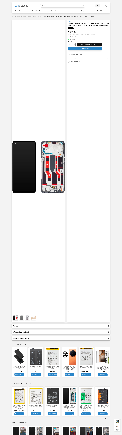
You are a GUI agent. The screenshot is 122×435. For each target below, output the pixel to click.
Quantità (70, 41)
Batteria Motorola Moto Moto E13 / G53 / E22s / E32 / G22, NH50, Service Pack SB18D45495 (19, 407)
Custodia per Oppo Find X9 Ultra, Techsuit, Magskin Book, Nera (19, 367)
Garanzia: (70, 36)
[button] (106, 6)
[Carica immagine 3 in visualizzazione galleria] (27, 318)
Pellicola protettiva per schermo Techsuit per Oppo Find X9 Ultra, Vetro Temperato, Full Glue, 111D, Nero (102, 368)
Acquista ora (85, 48)
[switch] (117, 429)
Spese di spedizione (79, 34)
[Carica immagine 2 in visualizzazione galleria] (21, 318)
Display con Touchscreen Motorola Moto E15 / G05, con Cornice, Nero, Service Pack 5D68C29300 (69, 407)
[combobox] (62, 5)
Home (13, 16)
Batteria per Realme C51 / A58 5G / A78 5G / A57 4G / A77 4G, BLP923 (52, 367)
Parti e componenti (21, 16)
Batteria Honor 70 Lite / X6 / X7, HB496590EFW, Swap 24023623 (103, 406)
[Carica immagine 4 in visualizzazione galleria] (33, 318)
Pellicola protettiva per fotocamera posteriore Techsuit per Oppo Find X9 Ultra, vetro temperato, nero (69, 368)
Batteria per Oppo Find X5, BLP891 (36, 367)
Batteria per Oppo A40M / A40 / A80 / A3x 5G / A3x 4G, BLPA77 (86, 367)
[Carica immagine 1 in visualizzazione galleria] (15, 318)
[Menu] (120, 420)
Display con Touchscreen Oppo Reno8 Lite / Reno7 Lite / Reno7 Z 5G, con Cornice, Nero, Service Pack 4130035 (66, 16)
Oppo (69, 21)
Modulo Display (32, 16)
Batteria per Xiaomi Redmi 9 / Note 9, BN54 (52, 406)
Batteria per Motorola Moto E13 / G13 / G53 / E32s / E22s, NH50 (35, 406)
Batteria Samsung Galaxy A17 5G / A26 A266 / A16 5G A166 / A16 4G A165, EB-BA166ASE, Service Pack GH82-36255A (86, 407)
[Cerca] (83, 5)
